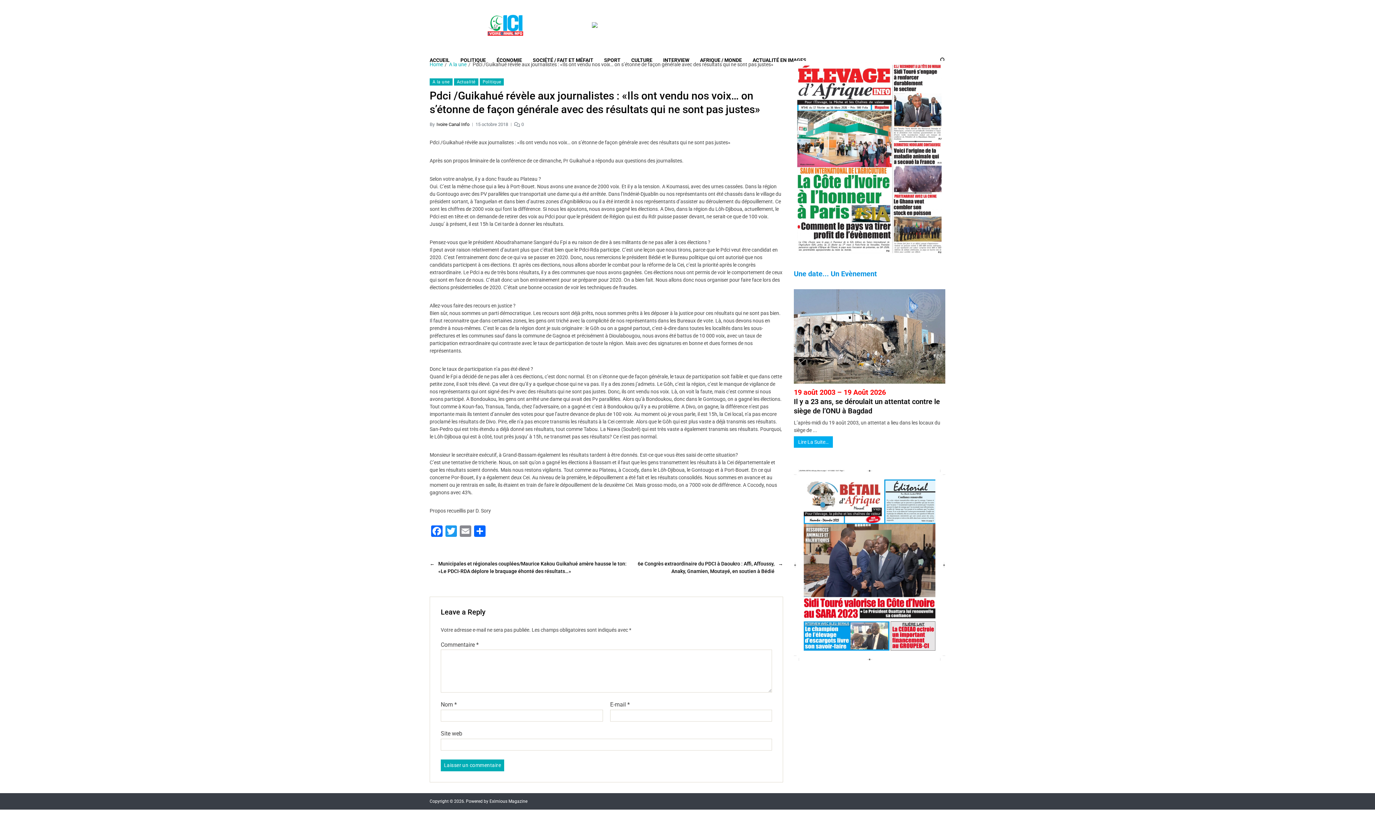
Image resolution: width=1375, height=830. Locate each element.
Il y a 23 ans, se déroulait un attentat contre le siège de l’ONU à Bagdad (867, 401)
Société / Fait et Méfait (563, 60)
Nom (449, 705)
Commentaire (460, 645)
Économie (509, 60)
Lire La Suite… (813, 442)
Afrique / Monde (721, 60)
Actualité (466, 81)
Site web (451, 733)
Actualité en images (779, 60)
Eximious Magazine (508, 801)
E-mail (620, 705)
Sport (612, 60)
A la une (441, 81)
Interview (676, 60)
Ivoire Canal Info (452, 124)
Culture (641, 60)
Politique (473, 60)
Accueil (440, 60)
